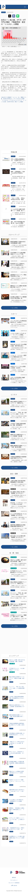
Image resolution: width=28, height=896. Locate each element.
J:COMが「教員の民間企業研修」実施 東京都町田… (18, 424)
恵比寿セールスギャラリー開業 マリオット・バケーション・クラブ (16, 781)
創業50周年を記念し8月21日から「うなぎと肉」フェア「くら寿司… (16, 791)
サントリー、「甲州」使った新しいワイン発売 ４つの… (18, 413)
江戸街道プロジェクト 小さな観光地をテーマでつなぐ (18, 571)
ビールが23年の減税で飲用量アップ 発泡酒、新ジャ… (18, 209)
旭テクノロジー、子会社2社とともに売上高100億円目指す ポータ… (16, 753)
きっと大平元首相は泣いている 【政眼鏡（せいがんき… (19, 514)
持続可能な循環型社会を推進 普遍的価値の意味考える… (18, 525)
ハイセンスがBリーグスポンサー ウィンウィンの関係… (18, 334)
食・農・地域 (13, 557)
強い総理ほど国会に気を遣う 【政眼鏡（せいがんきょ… (18, 492)
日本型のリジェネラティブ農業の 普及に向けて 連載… (18, 615)
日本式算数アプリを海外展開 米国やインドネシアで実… (18, 253)
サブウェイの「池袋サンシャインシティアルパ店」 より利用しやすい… (16, 819)
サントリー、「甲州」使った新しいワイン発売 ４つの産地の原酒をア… (16, 688)
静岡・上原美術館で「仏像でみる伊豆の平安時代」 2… (18, 173)
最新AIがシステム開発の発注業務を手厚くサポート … (18, 286)
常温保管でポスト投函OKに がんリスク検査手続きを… (18, 264)
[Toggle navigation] (25, 7)
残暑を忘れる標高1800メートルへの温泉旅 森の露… (18, 435)
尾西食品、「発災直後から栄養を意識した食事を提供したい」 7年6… (16, 809)
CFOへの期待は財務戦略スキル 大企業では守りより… (18, 159)
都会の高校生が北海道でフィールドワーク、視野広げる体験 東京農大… (16, 678)
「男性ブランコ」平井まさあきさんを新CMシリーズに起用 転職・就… (16, 743)
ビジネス (3, 12)
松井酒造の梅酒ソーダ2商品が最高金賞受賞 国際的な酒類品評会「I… (16, 763)
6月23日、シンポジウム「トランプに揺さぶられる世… (18, 503)
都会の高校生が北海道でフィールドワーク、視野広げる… (18, 402)
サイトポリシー (14, 880)
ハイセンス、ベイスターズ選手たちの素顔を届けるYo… (18, 356)
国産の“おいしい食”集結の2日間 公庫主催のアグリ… (18, 604)
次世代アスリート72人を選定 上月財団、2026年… (18, 367)
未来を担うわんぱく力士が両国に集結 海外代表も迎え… (18, 345)
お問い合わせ (14, 885)
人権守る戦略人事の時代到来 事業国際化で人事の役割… (18, 481)
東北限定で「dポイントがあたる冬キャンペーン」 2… (18, 186)
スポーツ (12, 318)
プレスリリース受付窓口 (14, 882)
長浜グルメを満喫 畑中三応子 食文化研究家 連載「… (18, 560)
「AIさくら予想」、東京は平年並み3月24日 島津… (18, 198)
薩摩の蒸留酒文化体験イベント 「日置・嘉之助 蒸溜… (19, 446)
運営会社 (14, 877)
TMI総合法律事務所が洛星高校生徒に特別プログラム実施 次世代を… (16, 725)
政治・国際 (13, 489)
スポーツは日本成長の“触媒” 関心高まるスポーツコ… (18, 378)
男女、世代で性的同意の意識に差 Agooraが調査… (18, 222)
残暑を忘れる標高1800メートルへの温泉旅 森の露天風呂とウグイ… (16, 706)
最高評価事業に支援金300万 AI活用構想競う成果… (18, 242)
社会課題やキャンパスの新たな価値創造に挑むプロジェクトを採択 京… (17, 838)
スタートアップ (14, 238)
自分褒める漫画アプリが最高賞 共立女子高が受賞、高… (19, 297)
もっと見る (15, 307)
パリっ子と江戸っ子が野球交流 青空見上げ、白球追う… (19, 321)
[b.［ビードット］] (11, 872)
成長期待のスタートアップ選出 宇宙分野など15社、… (19, 275)
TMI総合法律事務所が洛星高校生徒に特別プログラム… (18, 457)
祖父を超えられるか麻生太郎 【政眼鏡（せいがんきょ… (18, 536)
